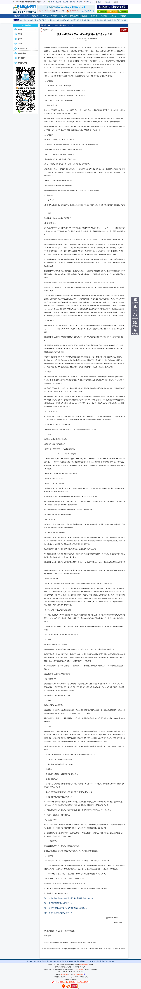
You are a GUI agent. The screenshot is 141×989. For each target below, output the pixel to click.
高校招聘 (54, 16)
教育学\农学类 (22, 48)
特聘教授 (123, 16)
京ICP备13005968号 (78, 969)
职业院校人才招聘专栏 (65, 25)
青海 (121, 20)
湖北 (105, 20)
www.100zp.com (64, 974)
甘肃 (115, 20)
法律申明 (36, 961)
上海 (51, 20)
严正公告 (90, 961)
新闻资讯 (44, 16)
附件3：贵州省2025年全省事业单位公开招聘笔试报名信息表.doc (65, 908)
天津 (25, 20)
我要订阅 (88, 2)
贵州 (81, 20)
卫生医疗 (113, 16)
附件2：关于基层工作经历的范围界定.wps (58, 903)
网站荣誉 (76, 961)
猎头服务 (83, 961)
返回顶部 (135, 334)
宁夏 (118, 20)
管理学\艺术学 (22, 63)
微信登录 (51, 2)
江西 (68, 20)
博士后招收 (74, 16)
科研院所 (84, 16)
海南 (98, 20)
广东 (91, 20)
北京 (21, 20)
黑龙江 (47, 20)
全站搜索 (123, 30)
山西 (31, 20)
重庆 (74, 20)
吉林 (43, 20)
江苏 (61, 20)
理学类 (20, 34)
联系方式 (56, 961)
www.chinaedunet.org (78, 974)
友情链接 (63, 961)
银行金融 (64, 16)
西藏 (88, 20)
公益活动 (70, 961)
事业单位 (104, 16)
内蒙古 (36, 20)
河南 (108, 20)
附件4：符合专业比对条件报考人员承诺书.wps (59, 913)
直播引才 (35, 16)
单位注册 (72, 2)
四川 (78, 20)
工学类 (20, 29)
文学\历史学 (22, 58)
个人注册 (65, 2)
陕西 (111, 20)
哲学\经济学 (22, 53)
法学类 (20, 44)
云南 (84, 20)
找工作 (26, 16)
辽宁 (39, 20)
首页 (48, 25)
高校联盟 (105, 961)
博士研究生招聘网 (83, 964)
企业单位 (94, 16)
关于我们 (29, 961)
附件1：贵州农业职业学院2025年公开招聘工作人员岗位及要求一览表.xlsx (68, 898)
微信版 (108, 2)
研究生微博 (97, 961)
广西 (95, 20)
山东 (54, 20)
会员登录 (58, 2)
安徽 (58, 20)
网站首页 (17, 16)
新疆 (125, 20)
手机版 (99, 2)
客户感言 (50, 961)
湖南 (101, 20)
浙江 (64, 20)
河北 (28, 20)
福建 (71, 20)
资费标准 (43, 961)
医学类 (20, 39)
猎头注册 (79, 2)
